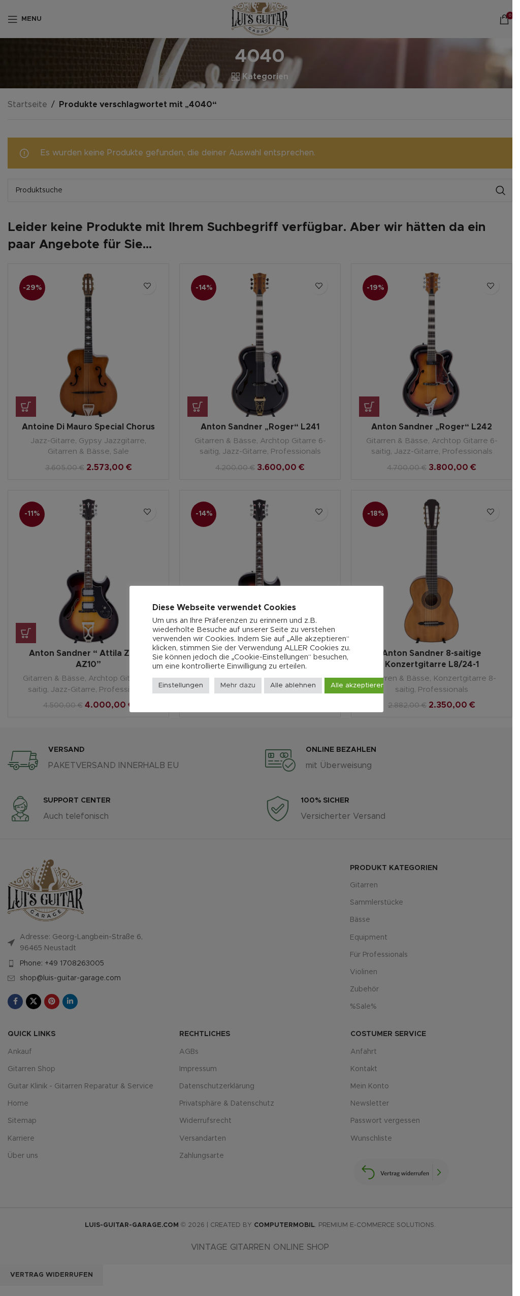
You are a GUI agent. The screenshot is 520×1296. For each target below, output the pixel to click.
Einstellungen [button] (180, 685)
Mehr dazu (237, 685)
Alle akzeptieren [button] (358, 685)
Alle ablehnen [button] (293, 685)
